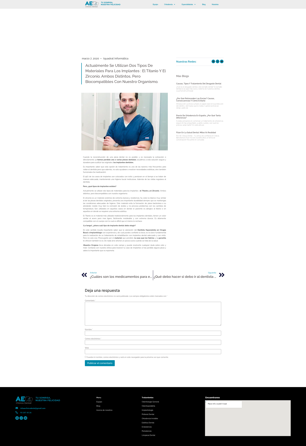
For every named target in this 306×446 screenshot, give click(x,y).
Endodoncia (147, 427)
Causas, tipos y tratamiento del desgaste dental (198, 83)
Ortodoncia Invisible (150, 418)
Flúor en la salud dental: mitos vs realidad (196, 132)
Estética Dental (148, 423)
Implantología (147, 410)
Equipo (155, 4)
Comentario (90, 300)
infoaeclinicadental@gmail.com (32, 408)
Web (87, 348)
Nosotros (215, 4)
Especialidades (187, 4)
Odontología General (150, 402)
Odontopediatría (148, 406)
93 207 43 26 (25, 413)
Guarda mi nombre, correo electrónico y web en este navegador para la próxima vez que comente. (128, 357)
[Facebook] (213, 61)
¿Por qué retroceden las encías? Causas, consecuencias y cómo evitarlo (195, 99)
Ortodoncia (168, 4)
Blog (203, 4)
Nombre (89, 329)
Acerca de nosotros (104, 410)
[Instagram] (217, 61)
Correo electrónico (93, 339)
